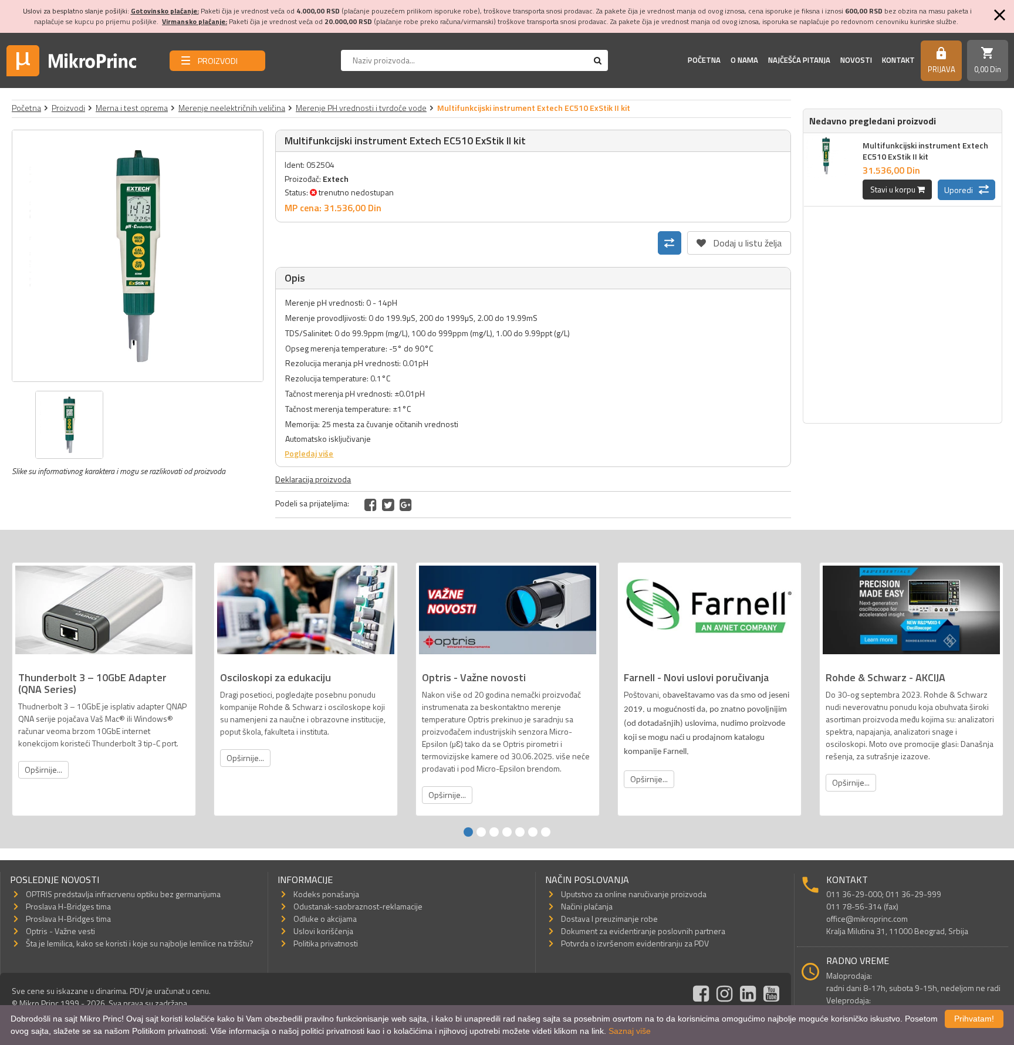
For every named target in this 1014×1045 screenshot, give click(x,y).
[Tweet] (388, 504)
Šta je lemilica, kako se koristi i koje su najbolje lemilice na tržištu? (140, 943)
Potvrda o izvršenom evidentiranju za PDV (635, 943)
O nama (744, 60)
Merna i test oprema (132, 108)
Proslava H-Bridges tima (68, 906)
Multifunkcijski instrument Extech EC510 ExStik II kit (925, 151)
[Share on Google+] (406, 504)
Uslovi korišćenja (323, 931)
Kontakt (898, 60)
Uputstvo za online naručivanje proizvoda (634, 894)
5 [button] (520, 832)
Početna (704, 60)
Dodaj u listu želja (739, 240)
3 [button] (494, 832)
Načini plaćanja (587, 906)
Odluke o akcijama (325, 918)
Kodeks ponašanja (326, 894)
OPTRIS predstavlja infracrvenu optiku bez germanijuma (123, 894)
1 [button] (468, 832)
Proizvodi (68, 108)
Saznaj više (630, 1031)
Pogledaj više (309, 453)
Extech (336, 179)
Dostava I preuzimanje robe (609, 918)
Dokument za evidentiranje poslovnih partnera (643, 931)
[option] (137, 255)
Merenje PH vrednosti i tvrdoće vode (361, 108)
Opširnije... (43, 769)
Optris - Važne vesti (60, 931)
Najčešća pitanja (799, 60)
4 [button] (507, 832)
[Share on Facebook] (370, 504)
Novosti (856, 60)
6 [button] (533, 832)
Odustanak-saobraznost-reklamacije (357, 906)
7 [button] (545, 832)
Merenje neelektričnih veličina (231, 108)
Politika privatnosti (325, 943)
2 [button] (481, 832)
